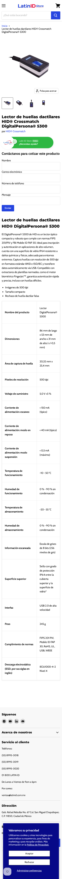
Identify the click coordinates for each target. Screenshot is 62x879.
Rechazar (29, 862)
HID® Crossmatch (15, 131)
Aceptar (29, 853)
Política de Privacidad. (38, 844)
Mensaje (6, 194)
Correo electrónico (12, 171)
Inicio (4, 26)
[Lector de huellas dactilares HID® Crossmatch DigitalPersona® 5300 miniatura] (7, 103)
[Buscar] (55, 15)
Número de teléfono (13, 183)
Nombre (6, 160)
